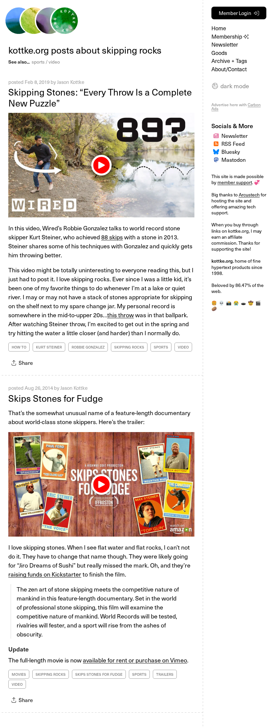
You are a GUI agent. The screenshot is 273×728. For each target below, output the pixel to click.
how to (19, 347)
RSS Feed (233, 143)
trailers (164, 674)
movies (19, 674)
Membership (227, 36)
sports (38, 61)
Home (218, 28)
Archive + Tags (229, 61)
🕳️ (243, 303)
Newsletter (224, 44)
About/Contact (229, 69)
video (54, 61)
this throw (120, 314)
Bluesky (230, 151)
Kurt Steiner (49, 347)
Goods (219, 53)
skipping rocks (129, 347)
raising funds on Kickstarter (44, 574)
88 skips (112, 236)
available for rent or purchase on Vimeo (135, 659)
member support (234, 182)
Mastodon (233, 159)
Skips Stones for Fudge (55, 398)
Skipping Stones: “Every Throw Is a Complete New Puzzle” (100, 97)
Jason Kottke (70, 82)
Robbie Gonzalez (88, 347)
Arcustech (249, 194)
